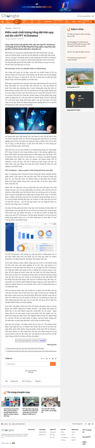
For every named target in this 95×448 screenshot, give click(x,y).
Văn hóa (32, 21)
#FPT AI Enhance (26, 381)
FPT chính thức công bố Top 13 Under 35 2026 (76, 59)
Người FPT (24, 21)
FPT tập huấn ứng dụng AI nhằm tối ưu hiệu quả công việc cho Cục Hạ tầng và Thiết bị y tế (30, 411)
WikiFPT (74, 440)
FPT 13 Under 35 (58, 21)
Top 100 (66, 21)
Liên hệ (6, 424)
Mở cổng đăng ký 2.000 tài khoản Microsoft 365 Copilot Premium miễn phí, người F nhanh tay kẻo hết (78, 44)
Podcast (74, 437)
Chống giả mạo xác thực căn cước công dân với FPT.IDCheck (25, 348)
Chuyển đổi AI (42, 432)
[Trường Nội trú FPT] (80, 76)
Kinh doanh (8, 21)
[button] (59, 404)
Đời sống (52, 434)
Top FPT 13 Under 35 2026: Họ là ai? (78, 52)
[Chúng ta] (10, 16)
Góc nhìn (52, 437)
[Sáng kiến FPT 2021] (80, 99)
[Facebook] (86, 424)
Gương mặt (53, 432)
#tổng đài (38, 381)
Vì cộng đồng (64, 437)
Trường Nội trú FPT (73, 87)
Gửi (53, 364)
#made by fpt (14, 381)
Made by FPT (17, 28)
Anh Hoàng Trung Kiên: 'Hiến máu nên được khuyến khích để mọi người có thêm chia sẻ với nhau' (11, 412)
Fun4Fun (63, 434)
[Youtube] (89, 424)
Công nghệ (16, 21)
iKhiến (62, 432)
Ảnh (73, 434)
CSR (79, 21)
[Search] (93, 16)
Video (73, 432)
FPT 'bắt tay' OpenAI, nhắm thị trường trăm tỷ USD (78, 35)
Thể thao (39, 21)
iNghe (74, 21)
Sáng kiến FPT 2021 (73, 110)
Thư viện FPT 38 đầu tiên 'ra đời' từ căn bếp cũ (48, 410)
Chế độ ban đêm (85, 21)
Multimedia (48, 21)
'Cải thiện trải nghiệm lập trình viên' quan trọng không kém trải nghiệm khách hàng (31, 351)
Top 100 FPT (86, 437)
